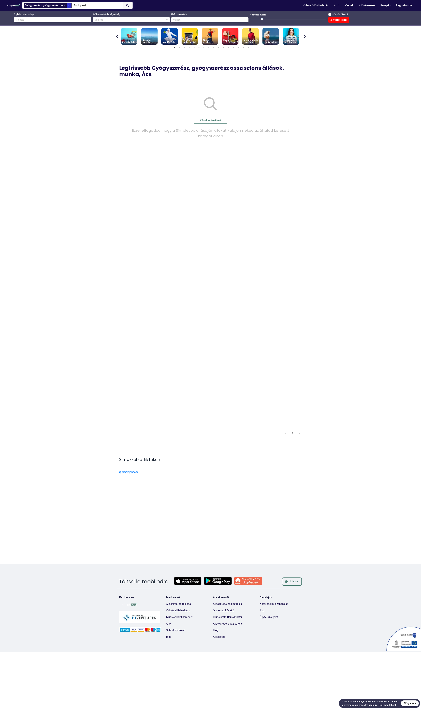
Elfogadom (410, 703)
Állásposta (219, 636)
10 (218, 47)
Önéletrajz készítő (223, 610)
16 (248, 47)
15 (243, 47)
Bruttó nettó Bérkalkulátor (227, 617)
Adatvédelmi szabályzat (274, 603)
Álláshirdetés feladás (178, 603)
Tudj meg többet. (387, 705)
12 (228, 47)
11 (223, 47)
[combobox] (97, 5)
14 (238, 47)
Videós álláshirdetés (178, 610)
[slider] (262, 19)
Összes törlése (340, 20)
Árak (168, 623)
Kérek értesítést (210, 120)
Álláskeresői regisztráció (227, 603)
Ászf (262, 610)
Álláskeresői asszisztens (228, 623)
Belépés (385, 5)
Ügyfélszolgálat (269, 617)
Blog (168, 636)
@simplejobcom (128, 472)
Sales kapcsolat (175, 630)
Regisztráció (404, 5)
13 (233, 47)
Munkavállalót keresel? (179, 617)
